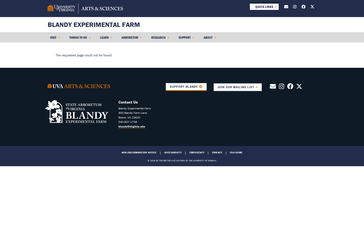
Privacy (217, 152)
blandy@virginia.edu (131, 126)
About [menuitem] (205, 38)
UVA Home (236, 152)
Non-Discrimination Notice (139, 152)
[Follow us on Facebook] (303, 7)
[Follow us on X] (312, 7)
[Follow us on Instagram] (295, 7)
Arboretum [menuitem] (127, 38)
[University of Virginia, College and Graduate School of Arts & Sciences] (85, 8)
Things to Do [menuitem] (75, 38)
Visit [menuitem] (50, 38)
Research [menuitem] (156, 38)
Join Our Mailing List (235, 87)
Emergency (196, 152)
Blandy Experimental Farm (94, 24)
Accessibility (173, 152)
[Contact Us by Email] (286, 7)
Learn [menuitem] (102, 38)
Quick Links (264, 7)
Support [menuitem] (182, 38)
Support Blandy (184, 87)
